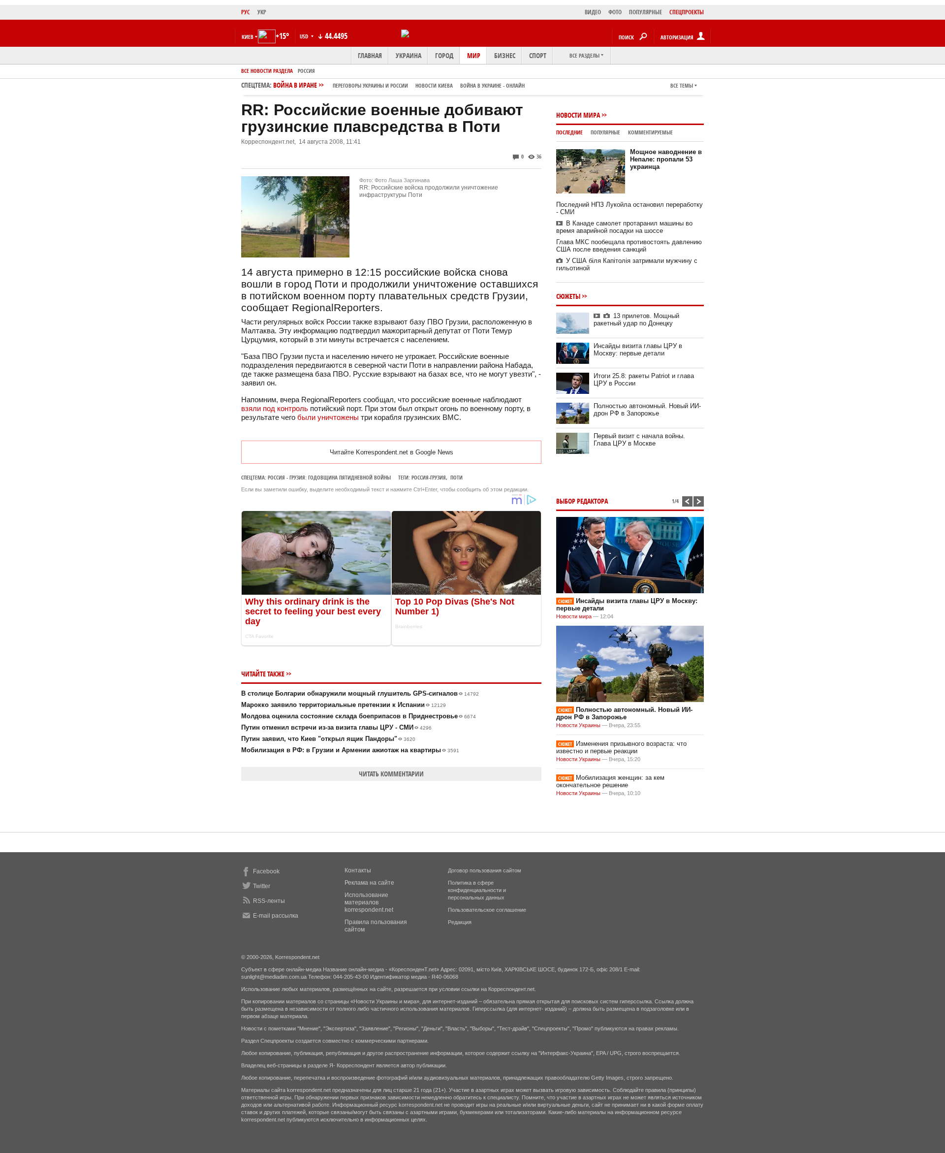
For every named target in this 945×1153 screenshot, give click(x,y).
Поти (456, 477)
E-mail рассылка (275, 915)
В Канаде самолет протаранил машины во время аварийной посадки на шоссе (624, 227)
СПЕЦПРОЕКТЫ (686, 12)
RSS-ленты (269, 900)
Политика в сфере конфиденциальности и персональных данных (477, 890)
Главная (370, 55)
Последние (569, 132)
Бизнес (504, 55)
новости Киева (434, 85)
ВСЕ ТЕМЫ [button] (681, 85)
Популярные (605, 132)
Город (444, 55)
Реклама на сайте (369, 882)
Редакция (460, 922)
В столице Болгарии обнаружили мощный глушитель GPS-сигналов (360, 693)
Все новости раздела (267, 70)
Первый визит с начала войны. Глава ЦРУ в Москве (639, 439)
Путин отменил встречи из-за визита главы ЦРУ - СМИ (336, 727)
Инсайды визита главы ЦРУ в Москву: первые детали (638, 349)
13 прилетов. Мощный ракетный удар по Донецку (636, 319)
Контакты (358, 870)
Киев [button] (247, 36)
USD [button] (305, 36)
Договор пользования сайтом (484, 870)
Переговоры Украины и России (370, 85)
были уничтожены (328, 417)
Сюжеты (568, 296)
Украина (408, 55)
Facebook (266, 871)
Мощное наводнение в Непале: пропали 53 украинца (666, 159)
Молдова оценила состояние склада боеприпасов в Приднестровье (358, 716)
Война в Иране (399, 85)
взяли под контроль (274, 408)
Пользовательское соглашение (487, 910)
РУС (245, 12)
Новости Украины (578, 725)
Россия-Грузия (428, 477)
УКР (261, 12)
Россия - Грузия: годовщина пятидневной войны (329, 477)
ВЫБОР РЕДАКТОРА (582, 501)
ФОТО (615, 12)
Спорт (537, 55)
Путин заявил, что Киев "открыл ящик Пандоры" (328, 738)
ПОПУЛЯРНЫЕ (645, 12)
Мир (473, 55)
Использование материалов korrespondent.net (369, 902)
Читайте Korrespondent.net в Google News (391, 452)
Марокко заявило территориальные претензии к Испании (343, 704)
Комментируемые (650, 132)
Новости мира (578, 115)
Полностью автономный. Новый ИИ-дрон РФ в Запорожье (647, 409)
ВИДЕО (593, 12)
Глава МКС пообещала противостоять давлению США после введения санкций (629, 245)
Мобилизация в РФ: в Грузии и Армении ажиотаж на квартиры (350, 750)
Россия (306, 70)
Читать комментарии (391, 773)
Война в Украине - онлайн (492, 85)
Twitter (261, 886)
